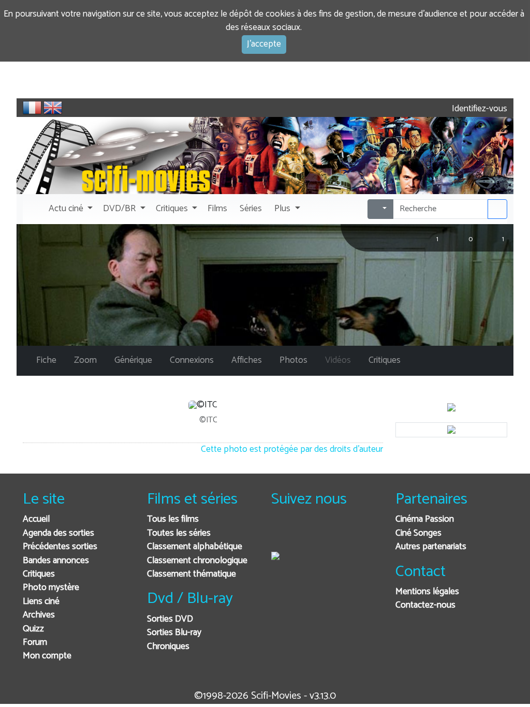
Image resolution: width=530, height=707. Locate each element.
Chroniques (168, 646)
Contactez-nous (425, 605)
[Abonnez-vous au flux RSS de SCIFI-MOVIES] (358, 533)
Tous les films (173, 519)
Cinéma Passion (424, 519)
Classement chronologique (197, 560)
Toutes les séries (179, 533)
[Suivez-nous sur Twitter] (307, 533)
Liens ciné (41, 601)
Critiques (39, 574)
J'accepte (264, 44)
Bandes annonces (56, 560)
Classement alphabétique (194, 546)
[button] (69, 209)
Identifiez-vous (478, 108)
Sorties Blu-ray (174, 632)
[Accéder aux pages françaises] (32, 107)
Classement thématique (191, 574)
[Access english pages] (52, 107)
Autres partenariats (430, 546)
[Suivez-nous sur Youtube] (332, 533)
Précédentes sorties (60, 546)
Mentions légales (427, 591)
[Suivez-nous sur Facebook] (281, 533)
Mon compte (47, 656)
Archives (39, 615)
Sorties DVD (170, 619)
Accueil (36, 519)
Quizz (33, 629)
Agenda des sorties (58, 533)
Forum (35, 642)
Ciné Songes (418, 533)
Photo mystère (51, 587)
